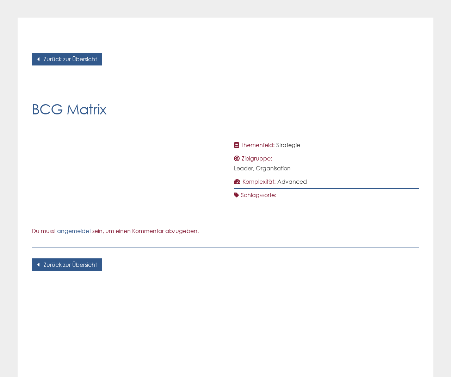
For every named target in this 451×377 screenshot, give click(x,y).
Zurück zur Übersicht (70, 59)
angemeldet (74, 230)
